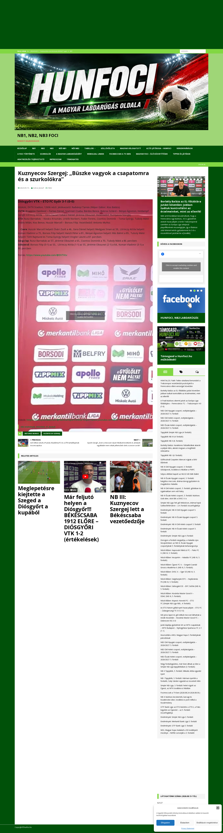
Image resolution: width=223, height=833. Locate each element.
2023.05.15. (24, 188)
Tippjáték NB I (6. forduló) (171, 455)
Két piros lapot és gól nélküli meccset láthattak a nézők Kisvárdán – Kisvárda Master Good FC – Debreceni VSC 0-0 (181, 618)
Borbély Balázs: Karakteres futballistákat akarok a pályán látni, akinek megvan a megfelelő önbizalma (180, 448)
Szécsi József (38, 188)
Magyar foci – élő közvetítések (152, 154)
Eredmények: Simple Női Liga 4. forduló (177, 536)
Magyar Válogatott (130, 148)
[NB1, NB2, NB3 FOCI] (111, 128)
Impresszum (55, 159)
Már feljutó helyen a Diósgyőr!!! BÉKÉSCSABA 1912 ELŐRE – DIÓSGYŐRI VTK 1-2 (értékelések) (81, 518)
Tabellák (89, 148)
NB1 (34, 148)
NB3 (52, 148)
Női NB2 (75, 148)
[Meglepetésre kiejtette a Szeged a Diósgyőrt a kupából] (39, 472)
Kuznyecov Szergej (51, 433)
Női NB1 (62, 148)
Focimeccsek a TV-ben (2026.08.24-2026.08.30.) (180, 692)
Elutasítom (184, 823)
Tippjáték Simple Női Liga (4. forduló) (176, 432)
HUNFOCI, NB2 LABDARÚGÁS (179, 317)
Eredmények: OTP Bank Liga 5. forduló (177, 725)
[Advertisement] (92, 28)
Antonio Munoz (32, 433)
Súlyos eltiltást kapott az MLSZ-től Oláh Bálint (180, 474)
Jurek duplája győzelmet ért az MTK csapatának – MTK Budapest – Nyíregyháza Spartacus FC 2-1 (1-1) (181, 628)
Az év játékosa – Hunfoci (158, 148)
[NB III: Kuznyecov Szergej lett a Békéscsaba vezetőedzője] (131, 477)
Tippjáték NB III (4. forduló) (172, 436)
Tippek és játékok (181, 154)
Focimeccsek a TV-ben (120, 154)
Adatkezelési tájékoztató (30, 159)
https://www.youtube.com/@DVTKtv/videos (107, 419)
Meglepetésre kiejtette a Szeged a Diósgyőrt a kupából (36, 500)
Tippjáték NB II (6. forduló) (172, 441)
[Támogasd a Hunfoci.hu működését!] (181, 338)
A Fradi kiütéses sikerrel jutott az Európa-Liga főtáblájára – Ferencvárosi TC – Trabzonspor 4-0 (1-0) (181, 403)
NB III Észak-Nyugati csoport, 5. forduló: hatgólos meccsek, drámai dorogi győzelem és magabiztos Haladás (180, 481)
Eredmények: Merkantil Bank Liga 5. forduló (179, 721)
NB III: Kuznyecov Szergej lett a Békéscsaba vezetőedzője (127, 509)
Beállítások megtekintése (207, 823)
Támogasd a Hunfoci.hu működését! (176, 357)
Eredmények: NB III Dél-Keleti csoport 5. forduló (181, 524)
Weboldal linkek (95, 154)
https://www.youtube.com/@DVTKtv (46, 255)
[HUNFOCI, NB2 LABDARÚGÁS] (181, 300)
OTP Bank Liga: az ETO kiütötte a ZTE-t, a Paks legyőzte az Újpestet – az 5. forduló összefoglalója (180, 710)
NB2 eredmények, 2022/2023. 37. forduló (38, 426)
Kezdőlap (22, 148)
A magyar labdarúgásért (69, 154)
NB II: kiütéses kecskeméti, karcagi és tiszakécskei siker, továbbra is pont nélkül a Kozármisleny (178, 700)
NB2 (43, 148)
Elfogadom (165, 823)
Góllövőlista (108, 148)
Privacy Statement (187, 828)
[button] (218, 808)
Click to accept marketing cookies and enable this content (85, 315)
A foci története (26, 154)
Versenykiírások (185, 148)
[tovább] (186, 233)
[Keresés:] (193, 51)
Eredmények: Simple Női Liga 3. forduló (177, 717)
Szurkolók (45, 154)
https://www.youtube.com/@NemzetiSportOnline (54, 419)
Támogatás (73, 159)
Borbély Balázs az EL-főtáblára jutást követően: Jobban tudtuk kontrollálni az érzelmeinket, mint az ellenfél (181, 206)
